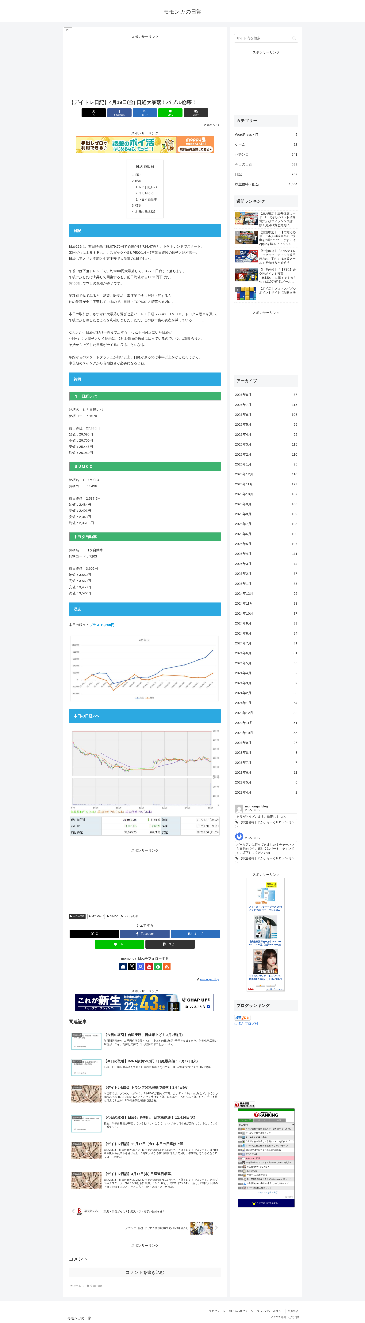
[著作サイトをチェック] (123, 966)
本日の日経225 (145, 211)
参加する (290, 1197)
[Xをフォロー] (132, 966)
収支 (138, 205)
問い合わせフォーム (241, 1311)
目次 (139, 166)
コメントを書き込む (144, 1272)
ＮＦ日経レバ (148, 187)
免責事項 (293, 1311)
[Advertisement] (145, 66)
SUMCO (114, 916)
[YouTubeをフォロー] (149, 966)
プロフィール (217, 1311)
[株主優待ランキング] (244, 1104)
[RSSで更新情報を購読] (167, 966)
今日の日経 (78, 916)
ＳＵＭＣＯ (146, 193)
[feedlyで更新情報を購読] (158, 966)
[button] (196, 112)
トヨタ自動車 (148, 199)
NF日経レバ (97, 916)
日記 (138, 174)
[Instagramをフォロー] (140, 966)
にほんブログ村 (246, 1023)
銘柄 (138, 181)
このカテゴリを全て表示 (266, 1192)
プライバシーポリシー (270, 1311)
